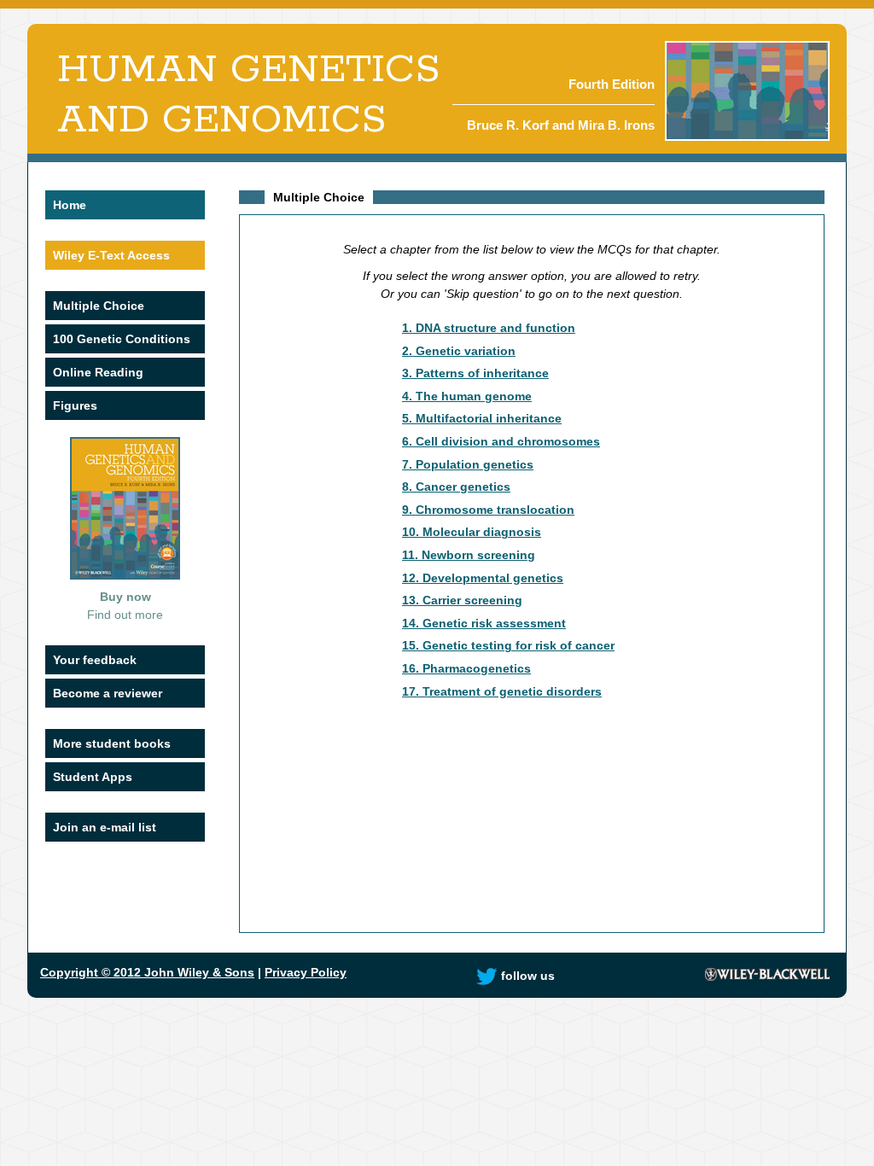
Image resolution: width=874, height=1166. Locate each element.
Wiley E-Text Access (111, 255)
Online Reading (98, 372)
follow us (528, 975)
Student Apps (92, 777)
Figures (75, 405)
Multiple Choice (98, 305)
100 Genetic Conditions (121, 339)
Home (69, 205)
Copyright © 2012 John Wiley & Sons (147, 972)
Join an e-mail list (104, 827)
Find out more (125, 614)
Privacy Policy (306, 972)
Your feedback (95, 660)
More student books (112, 743)
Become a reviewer (107, 693)
